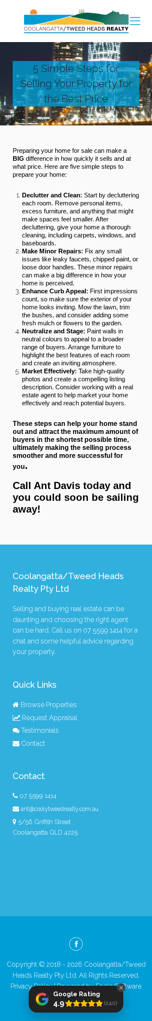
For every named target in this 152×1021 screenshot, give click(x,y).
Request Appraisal (48, 718)
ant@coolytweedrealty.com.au (59, 809)
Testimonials (39, 730)
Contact (32, 743)
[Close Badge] (121, 988)
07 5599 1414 (102, 630)
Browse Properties (48, 705)
